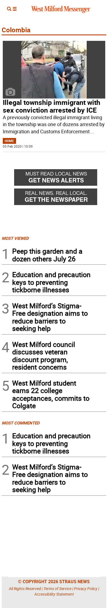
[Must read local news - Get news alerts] (60, 178)
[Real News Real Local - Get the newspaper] (60, 198)
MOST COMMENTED (21, 423)
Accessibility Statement (54, 594)
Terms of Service (57, 588)
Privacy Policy (85, 588)
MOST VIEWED (15, 238)
